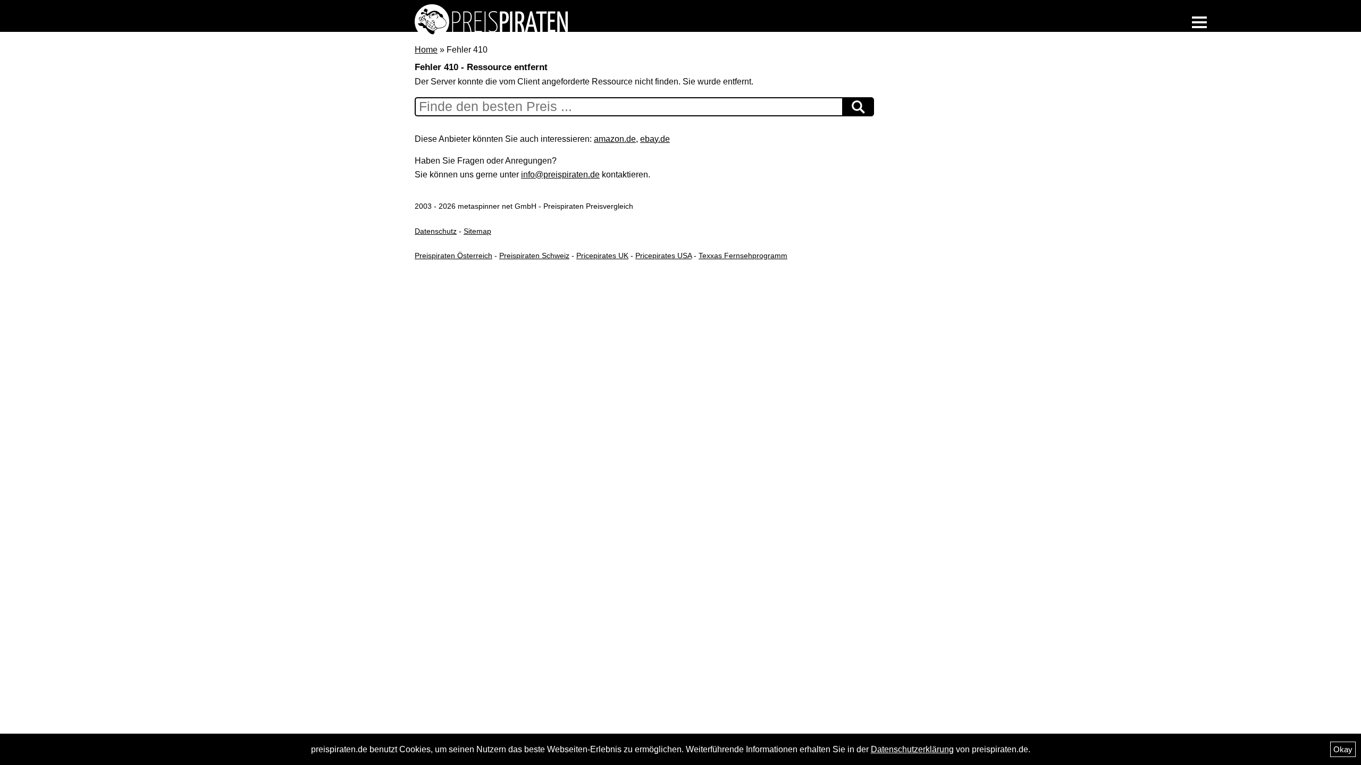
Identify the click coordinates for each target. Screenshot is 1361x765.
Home (426, 49)
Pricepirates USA (663, 255)
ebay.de (655, 138)
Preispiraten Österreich (453, 255)
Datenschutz (436, 231)
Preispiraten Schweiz (534, 255)
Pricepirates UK (602, 255)
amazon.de (615, 138)
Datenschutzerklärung (912, 749)
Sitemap (477, 231)
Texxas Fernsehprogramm (743, 255)
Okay (1342, 749)
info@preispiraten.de (560, 174)
